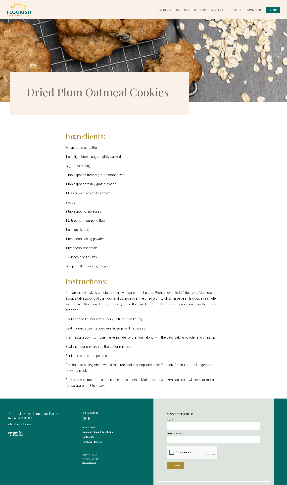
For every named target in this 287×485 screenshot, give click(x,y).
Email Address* (175, 434)
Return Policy (89, 427)
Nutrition (200, 10)
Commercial (254, 10)
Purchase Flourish (92, 442)
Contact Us (88, 437)
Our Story (164, 10)
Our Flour (182, 10)
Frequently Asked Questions (97, 432)
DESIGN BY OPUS (89, 463)
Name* (170, 420)
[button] (164, 10)
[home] (19, 9)
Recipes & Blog (220, 10)
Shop (273, 10)
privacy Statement (90, 459)
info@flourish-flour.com (20, 424)
